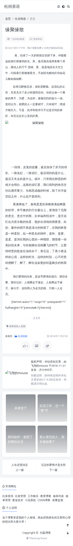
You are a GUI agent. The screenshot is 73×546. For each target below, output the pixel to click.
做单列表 (58, 496)
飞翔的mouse (40, 365)
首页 (8, 18)
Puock (43, 538)
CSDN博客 (44, 500)
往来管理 (20, 496)
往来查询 (7, 496)
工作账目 (33, 496)
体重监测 (57, 500)
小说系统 (30, 500)
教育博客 (45, 496)
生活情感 (20, 18)
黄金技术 (17, 500)
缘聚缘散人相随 (17, 326)
